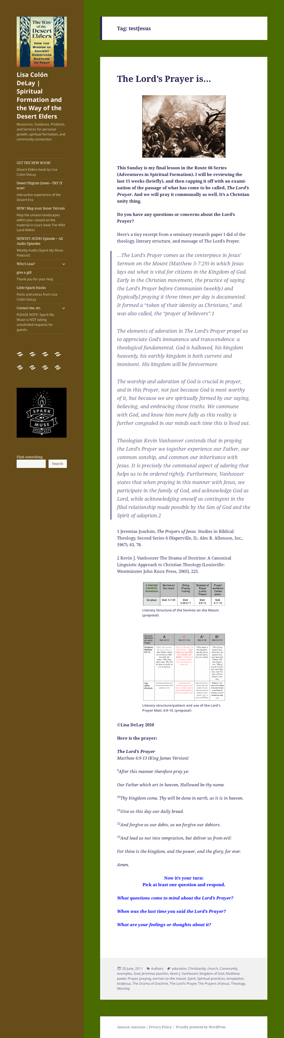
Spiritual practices (211, 978)
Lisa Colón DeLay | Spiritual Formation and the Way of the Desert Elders (39, 95)
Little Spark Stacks (37, 293)
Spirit (191, 978)
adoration (179, 968)
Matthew (232, 973)
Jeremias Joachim (155, 973)
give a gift (35, 275)
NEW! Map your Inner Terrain (41, 219)
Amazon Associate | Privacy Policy (144, 1027)
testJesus (124, 983)
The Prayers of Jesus (213, 983)
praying (145, 978)
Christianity (197, 968)
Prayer (133, 978)
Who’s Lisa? (26, 263)
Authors (157, 968)
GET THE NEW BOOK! (37, 168)
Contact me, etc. (35, 319)
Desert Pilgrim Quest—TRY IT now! (39, 191)
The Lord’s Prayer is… (164, 78)
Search (57, 463)
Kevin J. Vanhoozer (184, 973)
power (121, 978)
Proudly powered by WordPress (200, 1027)
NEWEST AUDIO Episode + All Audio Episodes (40, 247)
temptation (235, 978)
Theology (238, 983)
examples (124, 973)
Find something (30, 457)
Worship (123, 988)
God (137, 973)
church (212, 968)
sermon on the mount (169, 978)
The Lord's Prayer (183, 983)
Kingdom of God (211, 973)
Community (228, 968)
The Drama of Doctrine (150, 983)
